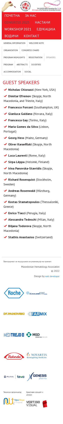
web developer (52, 276)
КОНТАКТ (31, 36)
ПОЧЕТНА (12, 15)
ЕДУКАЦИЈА (46, 29)
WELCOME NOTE (36, 43)
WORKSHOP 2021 (17, 29)
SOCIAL (27, 71)
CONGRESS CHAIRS (30, 50)
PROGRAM (8, 64)
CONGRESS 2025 (17, 22)
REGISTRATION (35, 57)
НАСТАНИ (42, 22)
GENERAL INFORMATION (14, 43)
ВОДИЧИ (11, 36)
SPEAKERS (50, 57)
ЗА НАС (30, 15)
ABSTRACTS (22, 64)
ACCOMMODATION (12, 71)
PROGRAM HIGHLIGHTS (14, 57)
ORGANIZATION (11, 50)
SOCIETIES (36, 64)
